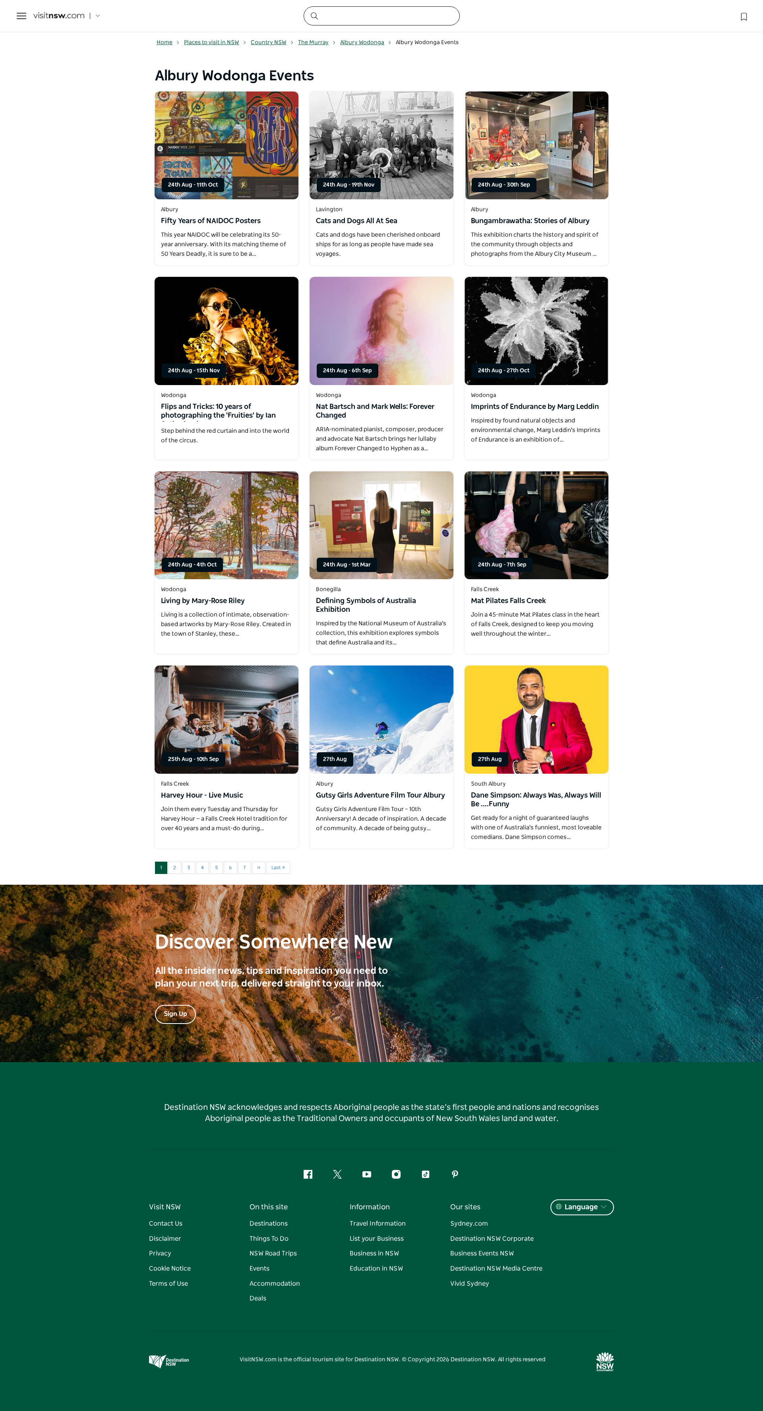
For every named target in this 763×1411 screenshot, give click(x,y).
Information (370, 1207)
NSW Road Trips (273, 1253)
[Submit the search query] (314, 15)
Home (164, 42)
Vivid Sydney (469, 1284)
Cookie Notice (170, 1268)
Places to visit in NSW (211, 42)
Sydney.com (469, 1223)
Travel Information (378, 1223)
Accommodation (275, 1284)
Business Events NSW (482, 1253)
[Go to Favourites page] (743, 16)
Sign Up (175, 1014)
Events (259, 1268)
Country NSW (269, 42)
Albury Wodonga (362, 42)
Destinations (269, 1223)
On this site (269, 1207)
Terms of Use (168, 1284)
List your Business (377, 1239)
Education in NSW (376, 1268)
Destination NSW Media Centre (496, 1268)
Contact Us (165, 1223)
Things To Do (269, 1239)
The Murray (313, 42)
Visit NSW (165, 1207)
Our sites (465, 1207)
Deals (258, 1298)
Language (581, 1207)
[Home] (58, 16)
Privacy (160, 1253)
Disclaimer (165, 1239)
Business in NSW (374, 1253)
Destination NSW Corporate (492, 1239)
